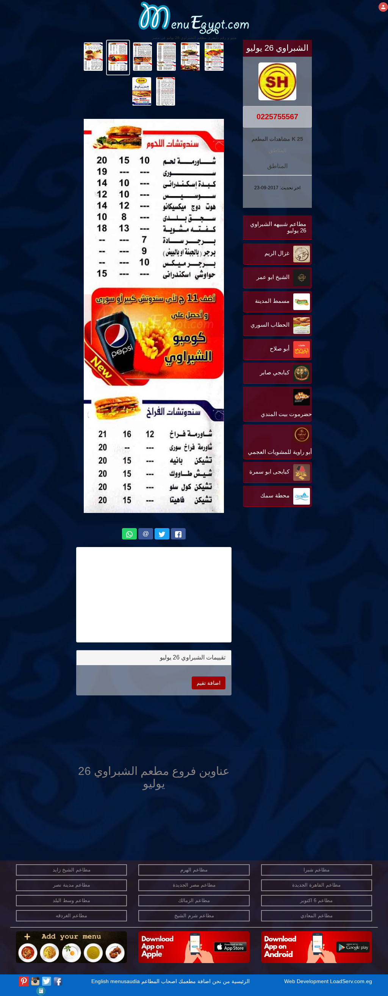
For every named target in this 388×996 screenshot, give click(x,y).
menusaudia (125, 981)
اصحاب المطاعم (159, 981)
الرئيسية (241, 981)
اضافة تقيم (209, 683)
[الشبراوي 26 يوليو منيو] (214, 56)
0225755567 (277, 116)
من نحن (221, 981)
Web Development (307, 981)
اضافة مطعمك (194, 981)
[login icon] (383, 7)
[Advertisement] (264, 585)
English (100, 981)
